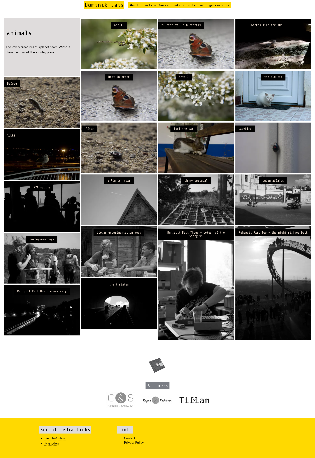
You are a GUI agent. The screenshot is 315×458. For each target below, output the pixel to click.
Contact (129, 438)
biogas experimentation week (119, 232)
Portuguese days (42, 239)
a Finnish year (118, 181)
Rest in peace (119, 77)
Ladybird (245, 129)
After (90, 129)
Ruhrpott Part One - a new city (41, 291)
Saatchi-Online (55, 438)
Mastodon (52, 443)
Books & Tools (183, 5)
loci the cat (183, 129)
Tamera (112, 238)
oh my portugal (196, 181)
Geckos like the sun (266, 25)
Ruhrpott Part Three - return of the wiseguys (196, 234)
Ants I (184, 77)
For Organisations (213, 5)
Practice (149, 5)
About (133, 5)
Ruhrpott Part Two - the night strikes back (273, 232)
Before (12, 83)
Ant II (119, 25)
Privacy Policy (134, 442)
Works (163, 5)
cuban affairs (273, 181)
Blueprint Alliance (13, 249)
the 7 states (119, 284)
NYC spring (42, 187)
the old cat (273, 77)
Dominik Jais (104, 5)
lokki (11, 135)
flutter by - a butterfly (181, 25)
